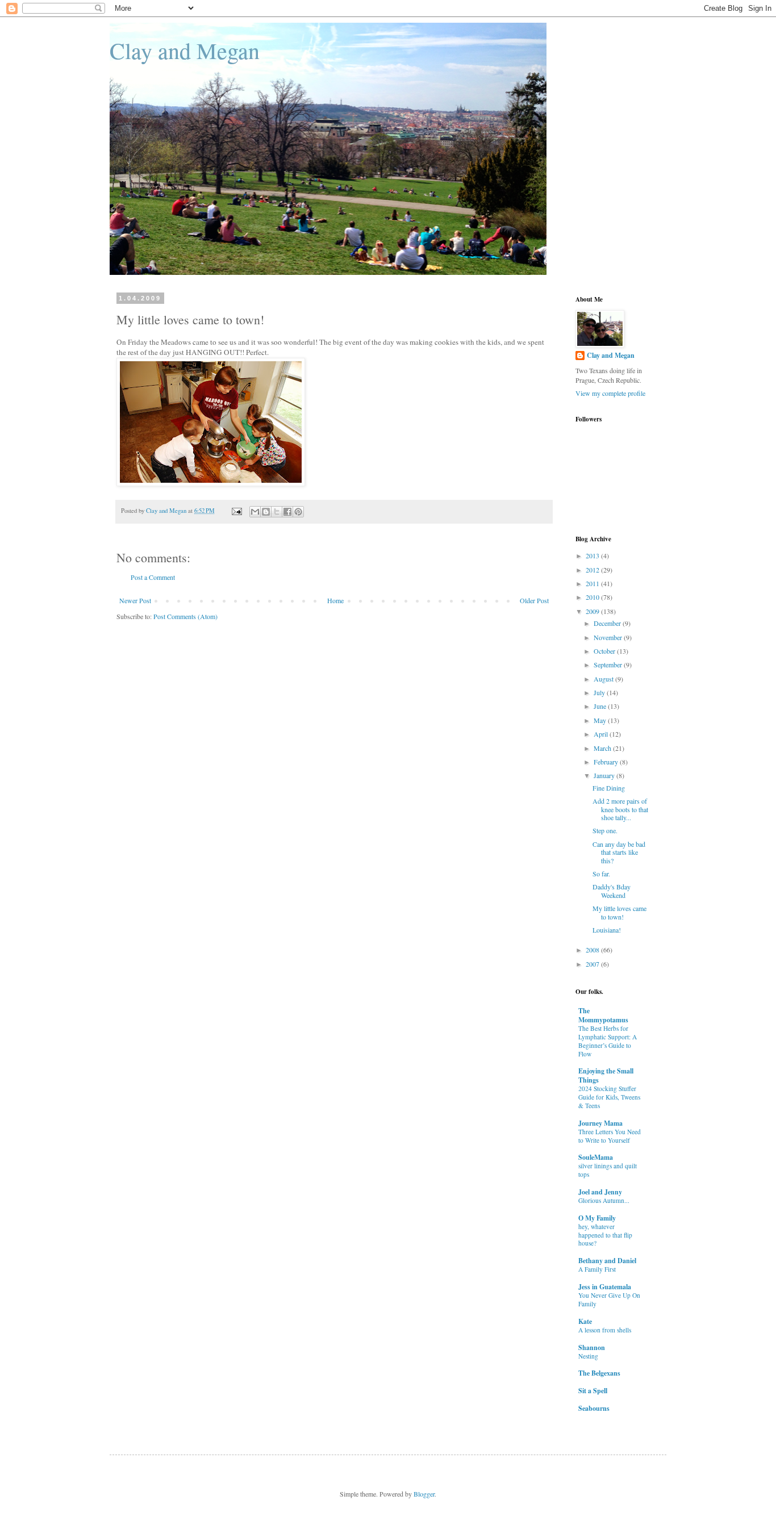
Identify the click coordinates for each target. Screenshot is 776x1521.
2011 (593, 583)
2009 (593, 611)
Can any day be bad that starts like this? (619, 852)
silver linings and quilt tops (607, 1170)
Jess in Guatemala (604, 1287)
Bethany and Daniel (607, 1260)
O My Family (597, 1218)
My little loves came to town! (619, 912)
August (604, 678)
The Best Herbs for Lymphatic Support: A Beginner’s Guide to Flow (607, 1041)
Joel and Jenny (600, 1192)
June (601, 706)
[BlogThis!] (266, 511)
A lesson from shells (604, 1330)
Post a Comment (153, 577)
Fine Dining (609, 787)
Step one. (605, 830)
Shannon (591, 1347)
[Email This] (255, 511)
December (608, 623)
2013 (593, 555)
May (601, 720)
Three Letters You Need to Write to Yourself (609, 1135)
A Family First (597, 1269)
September (609, 664)
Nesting (588, 1356)
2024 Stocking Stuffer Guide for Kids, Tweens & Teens (609, 1097)
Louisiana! (607, 929)
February (607, 761)
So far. (601, 873)
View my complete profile (610, 393)
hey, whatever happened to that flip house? (605, 1235)
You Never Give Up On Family (609, 1299)
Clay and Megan (185, 50)
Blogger (424, 1493)
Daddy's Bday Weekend (612, 890)
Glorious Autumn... (603, 1200)
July (600, 692)
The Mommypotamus (603, 1015)
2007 (593, 963)
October (605, 650)
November (609, 637)
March (603, 748)
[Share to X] (276, 511)
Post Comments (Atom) (185, 616)
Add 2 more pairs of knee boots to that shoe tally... (620, 809)
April (602, 733)
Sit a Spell (592, 1390)
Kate (585, 1321)
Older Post (534, 600)
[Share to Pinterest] (298, 511)
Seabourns (594, 1408)
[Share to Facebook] (287, 511)
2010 (593, 596)
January (605, 775)
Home (335, 600)
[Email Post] (236, 511)
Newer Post (135, 600)
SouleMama (595, 1157)
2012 (593, 569)
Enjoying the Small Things (605, 1075)
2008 (593, 949)
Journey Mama (600, 1123)
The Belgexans (599, 1373)
